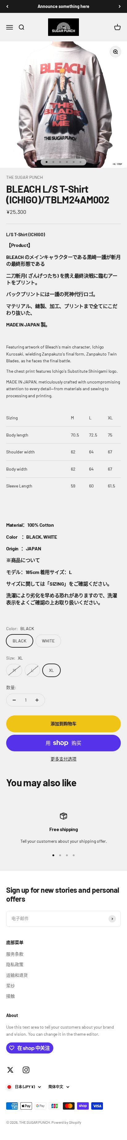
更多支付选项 (63, 758)
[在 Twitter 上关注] (10, 1070)
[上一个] (7, 6)
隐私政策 (14, 964)
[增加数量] (37, 700)
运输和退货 (17, 975)
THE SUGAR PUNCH (24, 177)
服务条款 (14, 954)
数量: (11, 687)
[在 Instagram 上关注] (26, 1070)
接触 (10, 996)
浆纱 (10, 985)
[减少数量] (14, 700)
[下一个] (120, 6)
